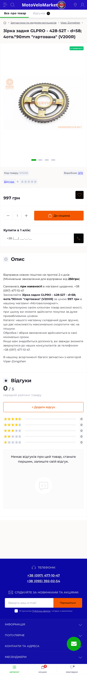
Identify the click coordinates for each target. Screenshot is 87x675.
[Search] (13, 5)
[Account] (83, 5)
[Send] (79, 238)
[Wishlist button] (79, 195)
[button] (33, 160)
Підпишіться (68, 602)
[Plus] (26, 215)
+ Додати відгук (43, 407)
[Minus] (8, 215)
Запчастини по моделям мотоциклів (33, 22)
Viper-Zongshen (70, 22)
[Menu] (5, 5)
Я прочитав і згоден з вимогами (45, 611)
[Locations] (75, 5)
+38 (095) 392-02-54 (43, 581)
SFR (80, 172)
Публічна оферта (41, 611)
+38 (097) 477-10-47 (43, 575)
